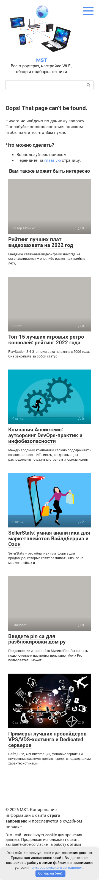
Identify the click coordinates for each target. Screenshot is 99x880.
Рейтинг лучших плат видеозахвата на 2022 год (40, 242)
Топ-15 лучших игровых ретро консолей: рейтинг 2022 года (46, 340)
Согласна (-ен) (50, 873)
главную (52, 160)
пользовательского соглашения (56, 867)
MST (41, 60)
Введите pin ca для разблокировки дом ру (37, 639)
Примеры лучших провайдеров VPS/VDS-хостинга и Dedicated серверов (47, 739)
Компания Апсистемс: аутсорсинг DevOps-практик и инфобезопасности (45, 435)
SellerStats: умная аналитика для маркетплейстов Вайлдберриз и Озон (49, 538)
